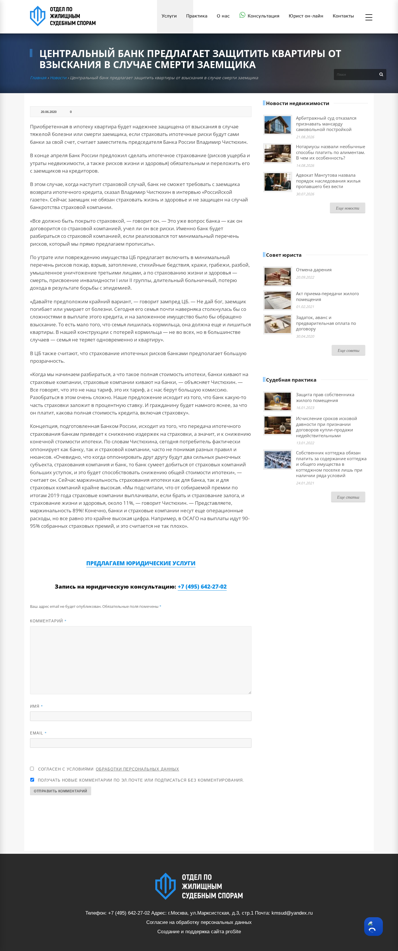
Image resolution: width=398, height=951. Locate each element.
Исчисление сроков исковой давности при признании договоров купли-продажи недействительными (326, 426)
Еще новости (347, 208)
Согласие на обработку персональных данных (199, 922)
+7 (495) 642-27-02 (202, 586)
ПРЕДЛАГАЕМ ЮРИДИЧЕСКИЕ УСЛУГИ (141, 563)
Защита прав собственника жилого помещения (325, 397)
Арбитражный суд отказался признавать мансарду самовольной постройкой (326, 123)
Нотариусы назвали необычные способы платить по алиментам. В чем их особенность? (330, 152)
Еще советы (348, 350)
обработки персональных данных (137, 769)
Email (38, 733)
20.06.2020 (49, 111)
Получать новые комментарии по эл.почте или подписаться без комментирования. (140, 780)
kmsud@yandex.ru (292, 913)
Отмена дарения (314, 269)
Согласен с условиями (108, 769)
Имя (36, 706)
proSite (233, 931)
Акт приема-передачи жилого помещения (327, 296)
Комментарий (48, 621)
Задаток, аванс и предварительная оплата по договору (326, 323)
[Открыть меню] (368, 17)
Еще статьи (348, 497)
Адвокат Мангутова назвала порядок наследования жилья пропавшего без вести (328, 180)
